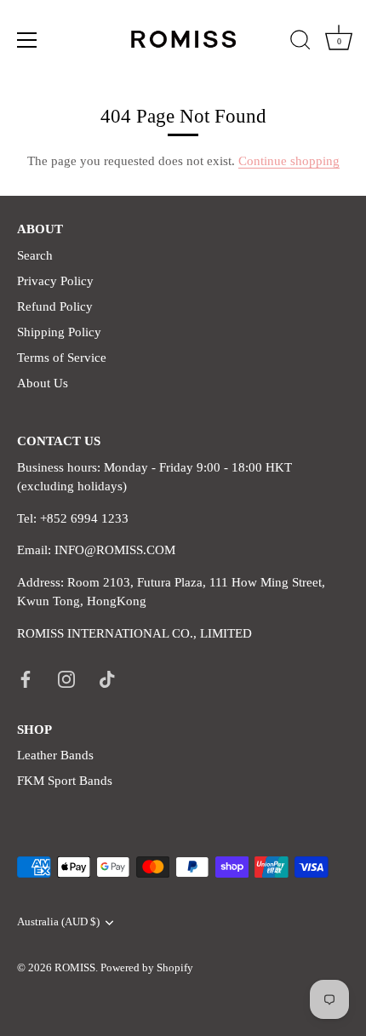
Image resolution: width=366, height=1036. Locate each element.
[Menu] (27, 40)
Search (35, 255)
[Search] (300, 42)
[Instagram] (66, 677)
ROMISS (74, 968)
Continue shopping (289, 161)
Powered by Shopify (146, 968)
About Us (42, 383)
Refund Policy (55, 306)
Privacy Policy (55, 281)
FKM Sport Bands (64, 780)
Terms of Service (61, 357)
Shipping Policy (59, 332)
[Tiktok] (107, 677)
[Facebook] (25, 677)
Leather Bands (55, 755)
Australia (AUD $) (58, 922)
